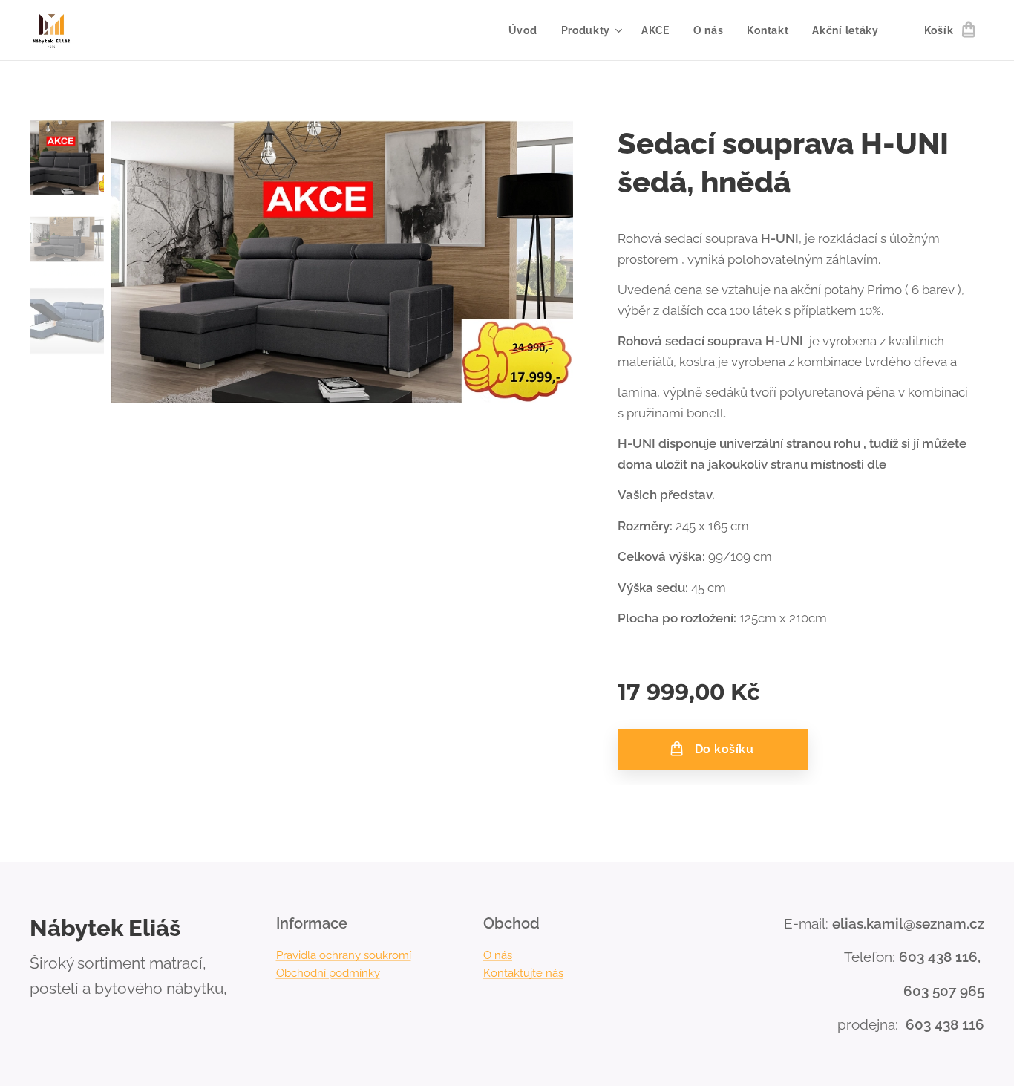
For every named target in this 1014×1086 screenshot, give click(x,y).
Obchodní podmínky (328, 973)
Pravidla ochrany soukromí (343, 955)
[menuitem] (527, 30)
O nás (497, 955)
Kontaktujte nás (523, 973)
